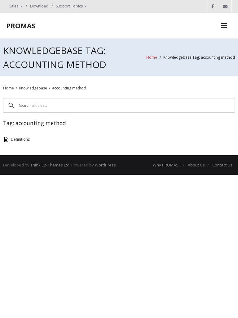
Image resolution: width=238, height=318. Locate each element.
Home (151, 57)
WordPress (105, 165)
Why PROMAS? (166, 165)
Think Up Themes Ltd (49, 165)
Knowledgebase (33, 88)
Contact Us (222, 165)
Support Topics (69, 6)
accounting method (69, 88)
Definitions (20, 139)
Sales (13, 6)
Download (39, 6)
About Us (196, 165)
